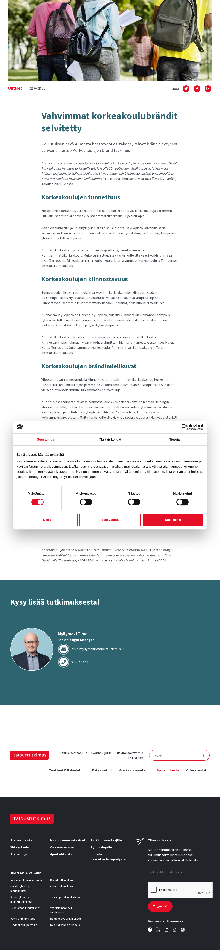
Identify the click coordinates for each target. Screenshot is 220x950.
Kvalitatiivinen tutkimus (65, 925)
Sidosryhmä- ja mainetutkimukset (22, 899)
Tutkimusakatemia (129, 753)
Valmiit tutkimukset (22, 919)
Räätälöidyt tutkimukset (65, 919)
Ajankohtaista (168, 770)
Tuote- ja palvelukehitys (65, 897)
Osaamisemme (62, 847)
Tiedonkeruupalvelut (23, 925)
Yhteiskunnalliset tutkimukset (61, 910)
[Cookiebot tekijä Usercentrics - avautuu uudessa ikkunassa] (184, 427)
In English (135, 758)
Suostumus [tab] (45, 439)
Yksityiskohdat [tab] (110, 439)
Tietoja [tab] (174, 439)
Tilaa (157, 906)
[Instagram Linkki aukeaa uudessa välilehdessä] (174, 929)
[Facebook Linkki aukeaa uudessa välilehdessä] (150, 929)
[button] (186, 88)
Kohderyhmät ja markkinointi (20, 888)
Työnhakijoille (101, 753)
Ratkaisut (99, 770)
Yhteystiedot (196, 770)
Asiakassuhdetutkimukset (26, 880)
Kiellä (47, 520)
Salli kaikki (173, 520)
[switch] (86, 502)
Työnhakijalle (101, 847)
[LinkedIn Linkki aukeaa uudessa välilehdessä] (166, 929)
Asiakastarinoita (132, 770)
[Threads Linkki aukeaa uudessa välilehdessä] (183, 929)
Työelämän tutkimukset (25, 908)
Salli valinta (110, 520)
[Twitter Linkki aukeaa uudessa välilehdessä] (158, 929)
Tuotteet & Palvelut (64, 770)
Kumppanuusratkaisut (66, 840)
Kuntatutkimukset (61, 886)
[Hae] (203, 755)
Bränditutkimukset (62, 880)
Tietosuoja (19, 854)
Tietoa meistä (21, 840)
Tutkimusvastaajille (72, 753)
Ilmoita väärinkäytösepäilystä (107, 856)
